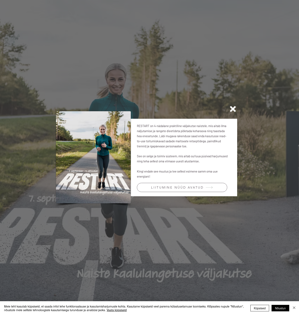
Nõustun (280, 308)
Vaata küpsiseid (117, 310)
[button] (233, 109)
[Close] (294, 308)
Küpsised (260, 308)
